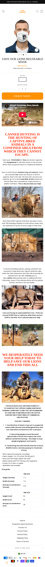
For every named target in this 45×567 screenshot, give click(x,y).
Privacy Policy (22, 531)
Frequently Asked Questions (22, 524)
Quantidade (22, 85)
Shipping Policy (22, 538)
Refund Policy (22, 535)
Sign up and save (22, 548)
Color (22, 75)
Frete (14, 68)
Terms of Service (22, 542)
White (22, 79)
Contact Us (22, 528)
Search (22, 521)
